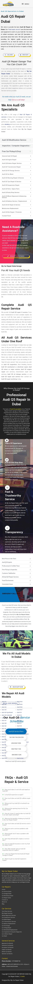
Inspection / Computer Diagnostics (15, 146)
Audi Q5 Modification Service (14, 140)
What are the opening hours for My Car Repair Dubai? (15, 809)
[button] (16, 140)
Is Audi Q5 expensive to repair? (14, 794)
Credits (22, 976)
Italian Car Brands (6, 949)
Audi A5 (4, 709)
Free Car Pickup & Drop (11, 151)
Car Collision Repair (7, 934)
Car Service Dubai (6, 891)
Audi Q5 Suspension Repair (10, 185)
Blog (3, 904)
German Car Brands (7, 953)
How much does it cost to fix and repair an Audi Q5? (16, 790)
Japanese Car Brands (7, 943)
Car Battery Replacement (8, 923)
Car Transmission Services (9, 921)
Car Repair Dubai (6, 897)
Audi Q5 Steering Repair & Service (13, 178)
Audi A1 (4, 701)
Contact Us (5, 900)
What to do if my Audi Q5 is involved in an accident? (15, 804)
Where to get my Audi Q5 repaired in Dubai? (14, 859)
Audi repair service (14, 29)
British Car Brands (7, 951)
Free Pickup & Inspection (9, 569)
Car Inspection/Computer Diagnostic (12, 932)
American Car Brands (7, 945)
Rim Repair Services (7, 913)
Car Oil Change (6, 925)
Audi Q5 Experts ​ (7, 562)
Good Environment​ (7, 580)
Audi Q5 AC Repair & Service (11, 205)
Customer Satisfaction (8, 573)
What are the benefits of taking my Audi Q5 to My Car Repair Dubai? (16, 819)
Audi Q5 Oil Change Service (11, 170)
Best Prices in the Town (9, 558)
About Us (4, 902)
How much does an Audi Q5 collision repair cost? (16, 799)
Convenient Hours (7, 584)
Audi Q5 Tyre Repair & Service (11, 181)
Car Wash (4, 936)
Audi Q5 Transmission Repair (11, 167)
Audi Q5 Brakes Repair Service (12, 163)
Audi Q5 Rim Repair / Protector (12, 212)
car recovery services (14, 243)
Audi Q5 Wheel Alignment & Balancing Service (14, 196)
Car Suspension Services (8, 917)
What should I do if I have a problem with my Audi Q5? (15, 834)
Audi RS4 (19, 701)
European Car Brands (7, 947)
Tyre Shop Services (7, 911)
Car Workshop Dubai (7, 895)
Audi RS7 (19, 709)
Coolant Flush (6, 216)
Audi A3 (4, 704)
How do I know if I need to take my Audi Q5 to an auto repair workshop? (16, 814)
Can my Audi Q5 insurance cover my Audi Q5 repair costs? (16, 844)
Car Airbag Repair (6, 927)
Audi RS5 (19, 704)
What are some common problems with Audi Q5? (15, 829)
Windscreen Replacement (10, 208)
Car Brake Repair (6, 919)
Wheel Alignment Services (9, 915)
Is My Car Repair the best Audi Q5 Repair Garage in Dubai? (15, 854)
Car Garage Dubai (6, 893)
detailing (7, 124)
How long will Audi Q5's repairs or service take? (15, 839)
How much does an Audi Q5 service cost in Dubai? (16, 824)
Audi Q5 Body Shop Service (10, 192)
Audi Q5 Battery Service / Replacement (14, 201)
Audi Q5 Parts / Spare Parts (10, 189)
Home (3, 889)
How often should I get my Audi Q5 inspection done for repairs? (13, 849)
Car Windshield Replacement (9, 930)
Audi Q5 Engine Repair (9, 159)
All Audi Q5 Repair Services (10, 577)
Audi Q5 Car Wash (7, 174)
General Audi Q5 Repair (9, 156)
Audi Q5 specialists (15, 409)
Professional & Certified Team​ (11, 566)
